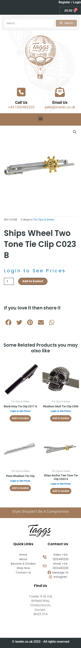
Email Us (59, 102)
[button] (40, 118)
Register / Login (70, 2)
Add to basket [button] (20, 418)
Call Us (21, 102)
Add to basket (32, 281)
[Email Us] (60, 92)
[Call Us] (21, 92)
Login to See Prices (35, 271)
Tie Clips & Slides (43, 219)
